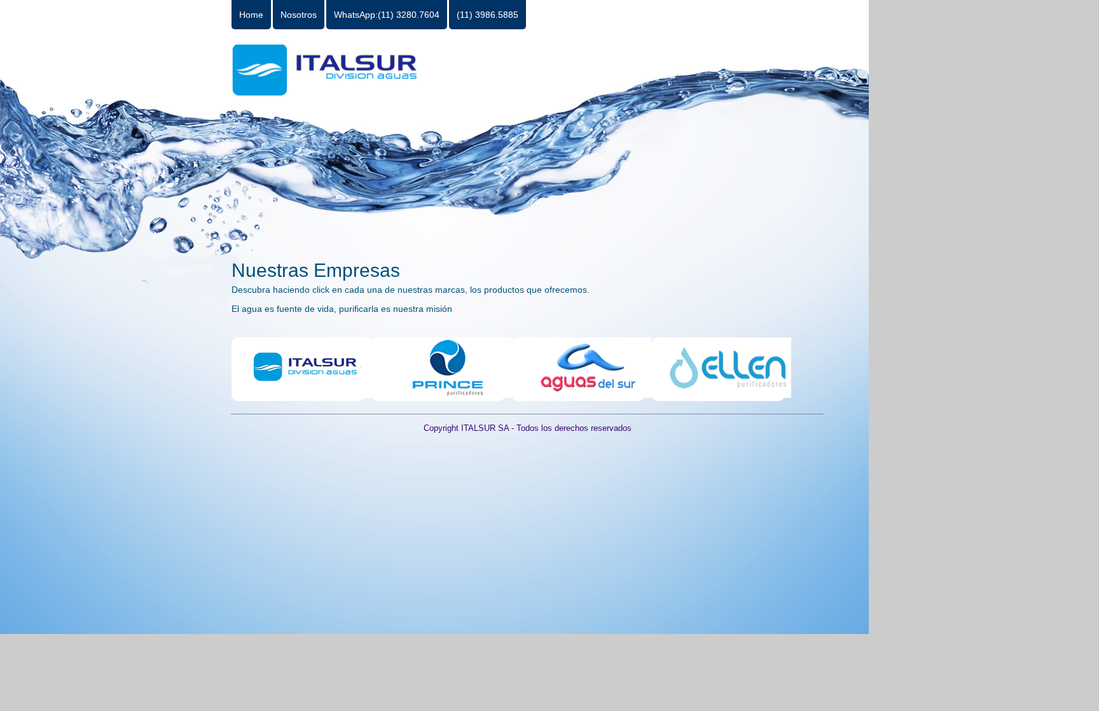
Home (251, 15)
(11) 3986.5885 (487, 15)
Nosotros (298, 15)
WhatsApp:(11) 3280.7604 (386, 15)
